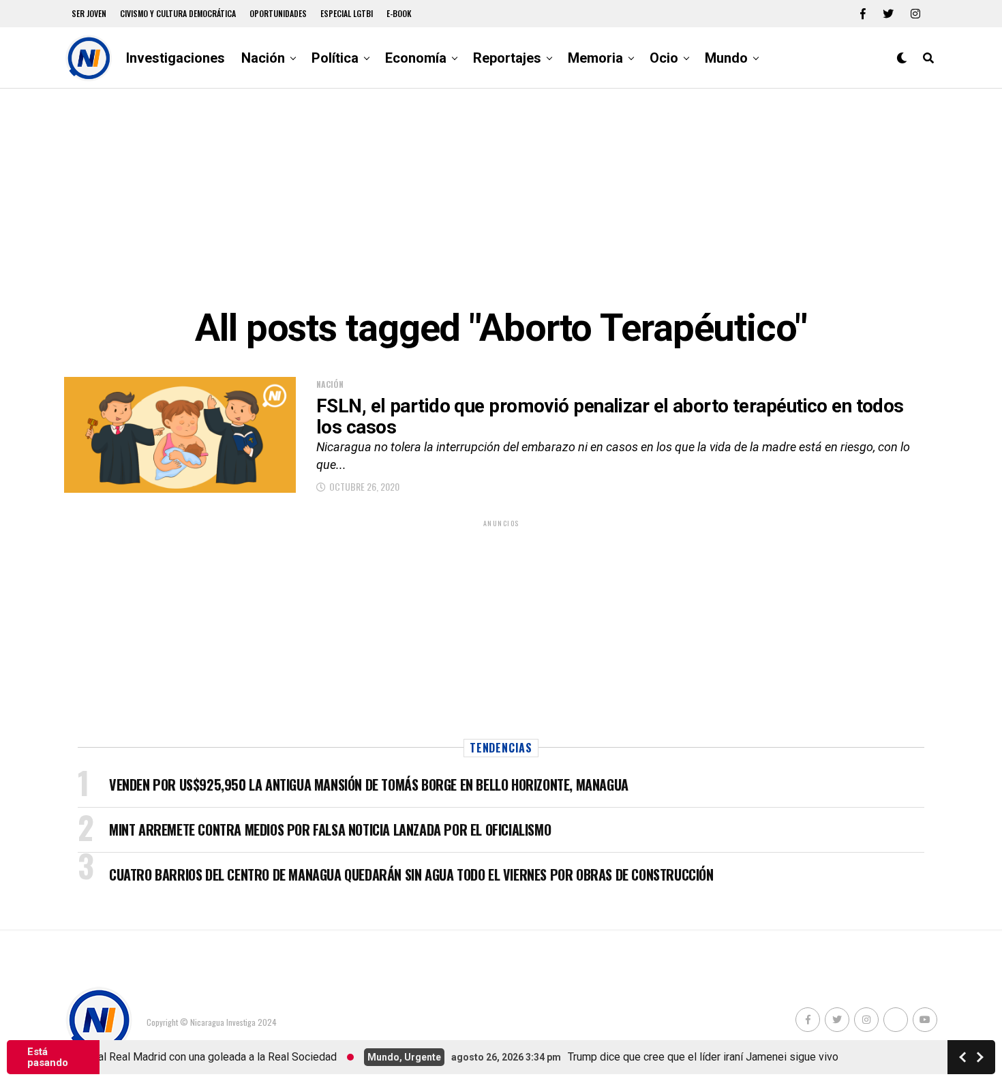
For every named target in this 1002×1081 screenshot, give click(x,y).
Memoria (595, 58)
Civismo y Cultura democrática (178, 13)
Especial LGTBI (346, 13)
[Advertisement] (501, 197)
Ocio (664, 58)
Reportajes (507, 58)
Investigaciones (175, 58)
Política (335, 58)
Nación (263, 58)
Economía (415, 58)
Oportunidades (278, 13)
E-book (399, 13)
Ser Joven (89, 13)
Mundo (726, 58)
